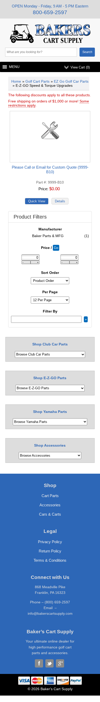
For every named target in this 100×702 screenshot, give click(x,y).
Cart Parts (50, 495)
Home (16, 81)
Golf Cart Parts (37, 81)
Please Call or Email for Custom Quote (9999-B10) (50, 169)
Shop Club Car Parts (50, 344)
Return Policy (50, 551)
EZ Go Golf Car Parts (71, 81)
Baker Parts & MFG (60, 236)
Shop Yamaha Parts (50, 412)
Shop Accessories (50, 445)
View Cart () (80, 67)
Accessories (50, 505)
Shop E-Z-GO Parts (49, 378)
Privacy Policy (50, 542)
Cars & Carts (50, 514)
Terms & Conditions (50, 560)
